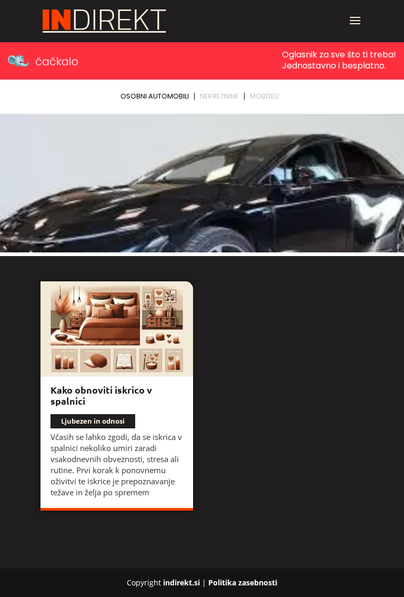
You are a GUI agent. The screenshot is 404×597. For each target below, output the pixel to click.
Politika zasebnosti (242, 583)
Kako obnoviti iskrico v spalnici (101, 395)
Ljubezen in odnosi (93, 421)
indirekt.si (181, 583)
